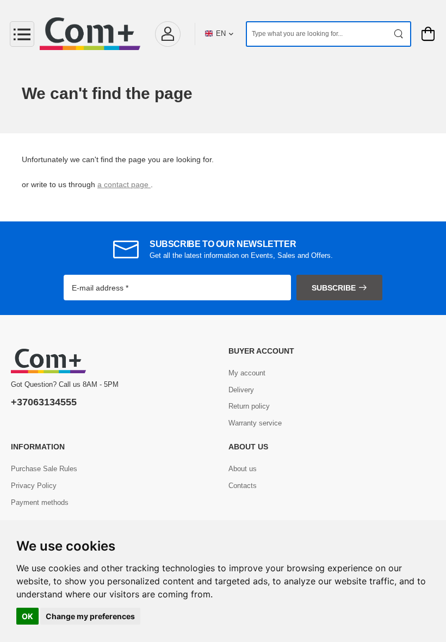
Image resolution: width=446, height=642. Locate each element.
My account (246, 373)
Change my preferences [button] (90, 616)
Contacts (242, 486)
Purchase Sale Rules (44, 469)
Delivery (241, 390)
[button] (167, 34)
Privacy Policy (34, 486)
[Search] (399, 34)
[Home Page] (90, 33)
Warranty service (255, 423)
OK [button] (27, 616)
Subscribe (334, 287)
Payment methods (40, 502)
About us (242, 469)
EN (221, 33)
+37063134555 (44, 402)
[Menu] (22, 34)
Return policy (249, 406)
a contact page (124, 184)
